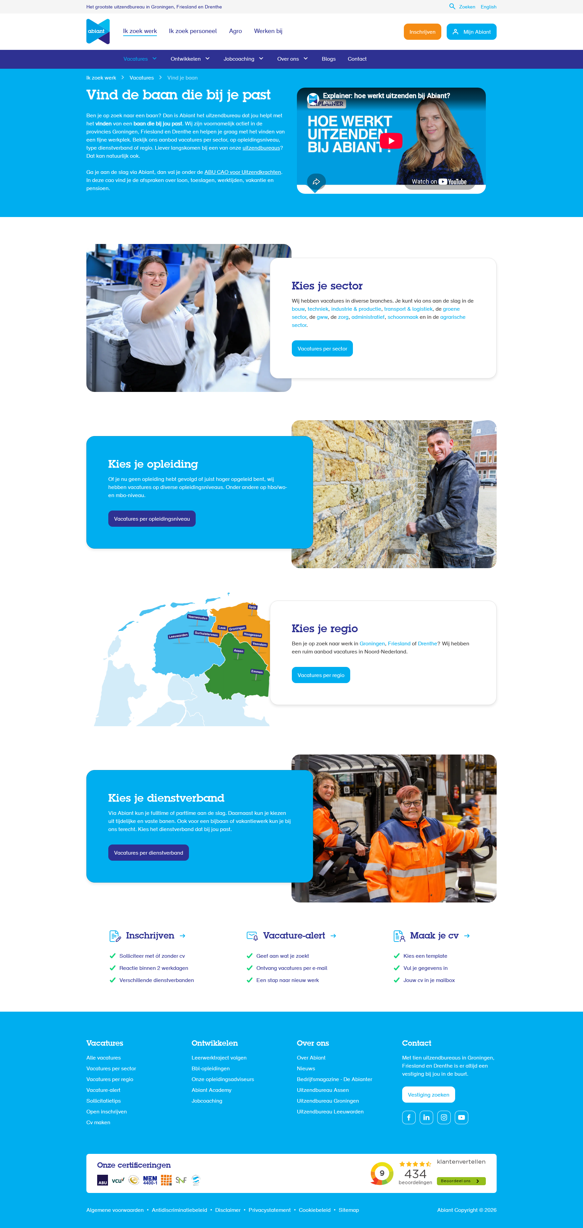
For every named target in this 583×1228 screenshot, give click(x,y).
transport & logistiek (408, 309)
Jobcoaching (239, 59)
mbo (121, 495)
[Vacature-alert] (291, 936)
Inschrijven (423, 32)
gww (322, 317)
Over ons (288, 59)
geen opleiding (146, 479)
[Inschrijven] (151, 936)
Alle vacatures (103, 1058)
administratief (368, 317)
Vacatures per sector (322, 349)
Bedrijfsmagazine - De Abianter (334, 1079)
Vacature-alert (103, 1090)
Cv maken (98, 1123)
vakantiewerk (252, 821)
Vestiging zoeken (428, 1095)
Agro (235, 32)
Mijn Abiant (477, 32)
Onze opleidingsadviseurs (223, 1079)
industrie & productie (356, 309)
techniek (318, 309)
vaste (152, 821)
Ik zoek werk (140, 32)
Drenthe (427, 644)
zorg (343, 317)
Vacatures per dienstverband (148, 853)
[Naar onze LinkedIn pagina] (426, 1117)
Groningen (372, 644)
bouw (298, 309)
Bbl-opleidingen (211, 1069)
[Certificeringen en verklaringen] (102, 1180)
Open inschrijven (106, 1112)
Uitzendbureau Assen (323, 1090)
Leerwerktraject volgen (219, 1058)
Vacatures (135, 59)
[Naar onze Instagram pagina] (444, 1117)
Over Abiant (311, 1058)
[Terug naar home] (98, 31)
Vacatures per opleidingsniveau (152, 519)
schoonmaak (403, 317)
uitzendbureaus (261, 148)
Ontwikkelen (186, 59)
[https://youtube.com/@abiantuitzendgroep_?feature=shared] (461, 1117)
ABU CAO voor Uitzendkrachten (242, 172)
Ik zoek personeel (193, 32)
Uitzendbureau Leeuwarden (330, 1112)
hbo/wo (276, 487)
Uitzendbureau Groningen (328, 1101)
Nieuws (306, 1069)
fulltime (160, 813)
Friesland (400, 644)
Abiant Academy (211, 1090)
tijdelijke (126, 821)
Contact (357, 59)
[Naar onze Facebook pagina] (409, 1117)
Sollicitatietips (103, 1101)
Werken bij (268, 32)
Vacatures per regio (321, 675)
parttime (186, 813)
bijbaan (220, 821)
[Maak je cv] (432, 936)
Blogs (329, 59)
